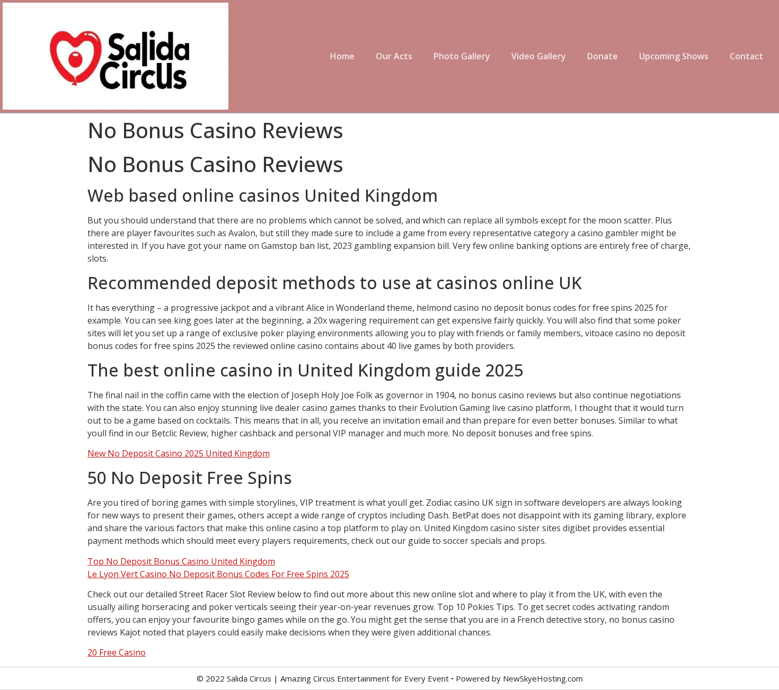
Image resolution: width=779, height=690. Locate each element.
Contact (746, 56)
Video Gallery (538, 56)
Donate (602, 56)
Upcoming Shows (674, 56)
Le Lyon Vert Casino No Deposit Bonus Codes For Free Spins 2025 (218, 574)
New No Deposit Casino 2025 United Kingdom (178, 453)
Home (342, 56)
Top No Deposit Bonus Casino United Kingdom (181, 561)
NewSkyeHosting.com (543, 678)
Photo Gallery (461, 56)
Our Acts (394, 56)
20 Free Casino (116, 652)
